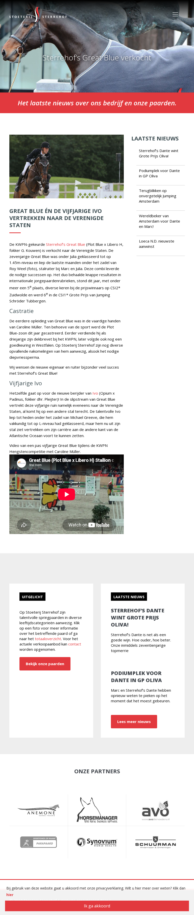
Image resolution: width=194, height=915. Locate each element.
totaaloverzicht (48, 638)
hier (9, 894)
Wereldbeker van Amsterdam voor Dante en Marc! (159, 221)
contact (74, 643)
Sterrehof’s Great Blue (65, 244)
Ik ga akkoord (97, 906)
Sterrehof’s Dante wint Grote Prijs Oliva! (158, 153)
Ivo (95, 393)
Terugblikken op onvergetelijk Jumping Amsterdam (157, 196)
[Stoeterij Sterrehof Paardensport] (38, 14)
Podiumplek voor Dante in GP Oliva (136, 677)
